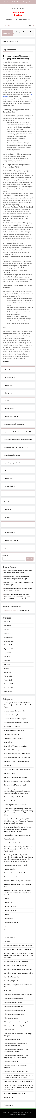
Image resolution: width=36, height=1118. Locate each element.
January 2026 (8, 633)
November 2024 (8, 688)
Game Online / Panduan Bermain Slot (15, 746)
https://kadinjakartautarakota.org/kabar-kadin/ (18, 439)
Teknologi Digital (9, 1030)
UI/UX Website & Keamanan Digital (14, 1093)
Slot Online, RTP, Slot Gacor (12, 981)
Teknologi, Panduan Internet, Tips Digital (16, 1071)
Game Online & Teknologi (11, 750)
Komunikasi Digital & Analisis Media (15, 797)
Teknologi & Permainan (11, 1018)
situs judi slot (8, 903)
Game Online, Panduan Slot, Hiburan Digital (17, 758)
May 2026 (7, 621)
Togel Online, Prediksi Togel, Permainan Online (18, 1081)
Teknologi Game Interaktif (12, 1039)
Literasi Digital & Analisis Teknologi (15, 805)
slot (5, 470)
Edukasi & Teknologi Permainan (13, 738)
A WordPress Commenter (12, 610)
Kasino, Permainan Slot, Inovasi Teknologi (17, 769)
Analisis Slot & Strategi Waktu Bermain (16, 723)
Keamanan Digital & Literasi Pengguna (15, 777)
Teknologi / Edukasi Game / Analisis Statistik (18, 995)
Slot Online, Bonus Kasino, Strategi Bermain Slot (18, 945)
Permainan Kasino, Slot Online (13, 877)
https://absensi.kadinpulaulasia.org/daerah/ (17, 432)
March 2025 (7, 672)
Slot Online (7, 941)
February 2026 (8, 629)
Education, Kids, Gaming (11, 734)
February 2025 (8, 676)
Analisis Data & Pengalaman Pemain (15, 715)
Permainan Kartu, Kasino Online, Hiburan (16, 873)
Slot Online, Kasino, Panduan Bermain (15, 965)
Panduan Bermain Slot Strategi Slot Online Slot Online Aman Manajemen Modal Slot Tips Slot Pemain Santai (18, 849)
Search (5, 555)
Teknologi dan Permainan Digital (14, 1026)
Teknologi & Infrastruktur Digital (13, 998)
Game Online (8, 742)
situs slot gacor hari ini (11, 416)
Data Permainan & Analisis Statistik (15, 730)
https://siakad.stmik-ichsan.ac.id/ (14, 424)
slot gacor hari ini (9, 377)
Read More (6, 362)
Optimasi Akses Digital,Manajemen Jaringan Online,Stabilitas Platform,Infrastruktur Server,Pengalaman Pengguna (17, 829)
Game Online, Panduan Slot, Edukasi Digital (17, 754)
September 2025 (9, 649)
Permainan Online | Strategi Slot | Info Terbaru (18, 881)
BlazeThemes (22, 1114)
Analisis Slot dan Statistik (12, 726)
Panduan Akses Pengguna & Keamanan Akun (17, 835)
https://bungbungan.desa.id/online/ (14, 463)
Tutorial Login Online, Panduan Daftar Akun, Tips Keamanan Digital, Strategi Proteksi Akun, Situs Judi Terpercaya (18, 1087)
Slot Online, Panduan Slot (11, 977)
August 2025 (7, 653)
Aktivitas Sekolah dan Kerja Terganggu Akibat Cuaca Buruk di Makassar (17, 2)
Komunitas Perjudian (10, 801)
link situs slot (8, 393)
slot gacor (7, 401)
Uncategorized (8, 1097)
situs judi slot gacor (10, 906)
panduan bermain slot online (12, 843)
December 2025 (8, 637)
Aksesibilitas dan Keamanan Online (14, 711)
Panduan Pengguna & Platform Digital (15, 865)
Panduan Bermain (9, 839)
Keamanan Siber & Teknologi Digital (15, 785)
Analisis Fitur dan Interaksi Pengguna (15, 719)
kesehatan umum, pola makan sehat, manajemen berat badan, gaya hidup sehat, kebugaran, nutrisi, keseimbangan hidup (17, 791)
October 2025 (8, 645)
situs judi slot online (10, 910)
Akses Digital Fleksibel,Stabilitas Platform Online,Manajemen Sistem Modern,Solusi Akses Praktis (18, 705)
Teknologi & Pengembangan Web (14, 1014)
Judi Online (7, 765)
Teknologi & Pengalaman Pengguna (14, 1010)
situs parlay (7, 509)
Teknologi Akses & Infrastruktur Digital (16, 1022)
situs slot (7, 914)
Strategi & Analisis (9, 991)
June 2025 (7, 660)
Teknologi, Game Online (11, 1061)
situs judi (6, 899)
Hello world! (26, 610)
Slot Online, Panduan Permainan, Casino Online (18, 973)
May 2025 (7, 664)
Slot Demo (7, 930)
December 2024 (8, 684)
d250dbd (7, 62)
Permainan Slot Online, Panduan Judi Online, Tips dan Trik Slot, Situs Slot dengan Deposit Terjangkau (17, 893)
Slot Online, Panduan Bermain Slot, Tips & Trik (18, 969)
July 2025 (7, 656)
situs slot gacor (8, 385)
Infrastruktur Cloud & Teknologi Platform (16, 761)
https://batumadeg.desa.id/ (12, 455)
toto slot (6, 501)
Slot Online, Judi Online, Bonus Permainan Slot (18, 949)
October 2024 (8, 692)
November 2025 (8, 641)
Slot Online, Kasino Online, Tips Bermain (16, 961)
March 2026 (7, 625)
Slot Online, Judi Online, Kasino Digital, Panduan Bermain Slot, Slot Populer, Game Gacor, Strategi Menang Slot (19, 955)
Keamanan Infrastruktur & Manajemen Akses (17, 781)
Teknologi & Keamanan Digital (13, 1002)
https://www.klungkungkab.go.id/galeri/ (16, 447)
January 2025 (8, 680)
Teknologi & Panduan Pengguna (13, 1006)
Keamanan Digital (9, 773)
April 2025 (7, 668)
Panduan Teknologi (10, 869)
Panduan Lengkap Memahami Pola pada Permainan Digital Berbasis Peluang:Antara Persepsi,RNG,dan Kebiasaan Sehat (17, 597)
